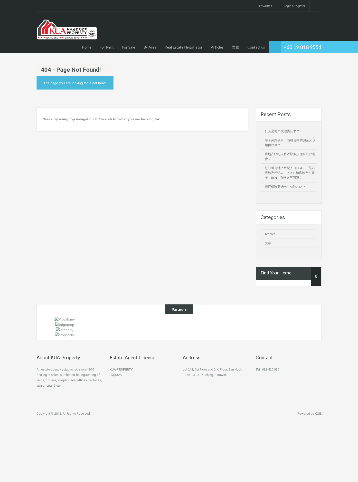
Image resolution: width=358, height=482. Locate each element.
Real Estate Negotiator (184, 47)
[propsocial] (65, 335)
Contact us (256, 47)
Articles (217, 47)
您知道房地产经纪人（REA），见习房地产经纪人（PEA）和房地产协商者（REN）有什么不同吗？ (290, 173)
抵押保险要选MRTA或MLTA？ (285, 187)
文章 (235, 47)
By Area (149, 47)
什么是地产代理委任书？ (282, 131)
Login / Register (294, 6)
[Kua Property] (67, 36)
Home (86, 47)
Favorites (265, 6)
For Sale (128, 47)
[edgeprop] (64, 324)
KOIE (318, 413)
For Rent (107, 47)
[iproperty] (64, 329)
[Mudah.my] (65, 319)
